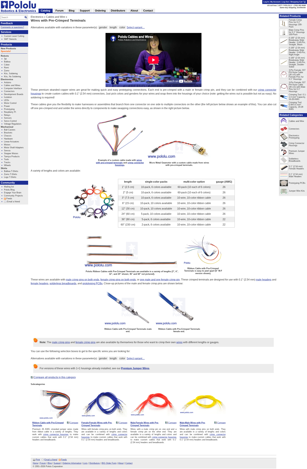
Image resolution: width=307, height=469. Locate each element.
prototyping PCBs (92, 283)
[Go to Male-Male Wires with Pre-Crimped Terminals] (203, 419)
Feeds (64, 459)
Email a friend (50, 459)
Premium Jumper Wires (297, 152)
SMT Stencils (10, 39)
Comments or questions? (12, 27)
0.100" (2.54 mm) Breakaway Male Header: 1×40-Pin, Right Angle (297, 51)
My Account (275, 2)
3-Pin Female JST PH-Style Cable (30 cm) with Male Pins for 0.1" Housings (297, 87)
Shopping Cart (296, 2)
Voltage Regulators (12, 124)
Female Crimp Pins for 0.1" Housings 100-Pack (295, 23)
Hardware (8, 139)
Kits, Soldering (11, 73)
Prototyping (9, 109)
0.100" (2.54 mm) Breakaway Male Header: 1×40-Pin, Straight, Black (297, 41)
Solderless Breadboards (294, 160)
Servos (7, 150)
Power (7, 106)
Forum (43, 463)
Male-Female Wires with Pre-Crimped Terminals (144, 424)
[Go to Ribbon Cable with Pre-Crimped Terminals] (55, 419)
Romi (6, 67)
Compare (74, 423)
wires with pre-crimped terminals (119, 161)
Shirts (4, 168)
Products (6, 44)
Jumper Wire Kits (297, 191)
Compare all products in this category (55, 377)
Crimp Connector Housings (296, 144)
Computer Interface (13, 88)
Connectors (294, 129)
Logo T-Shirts (10, 177)
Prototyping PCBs (297, 183)
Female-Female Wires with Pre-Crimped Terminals (96, 424)
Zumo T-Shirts (10, 174)
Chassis (8, 135)
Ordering (100, 10)
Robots (5, 56)
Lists (85, 463)
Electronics (37, 17)
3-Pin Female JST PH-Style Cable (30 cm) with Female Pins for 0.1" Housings (297, 74)
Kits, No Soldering (12, 76)
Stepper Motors (11, 153)
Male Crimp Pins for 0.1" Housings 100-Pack (297, 32)
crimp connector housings (56, 434)
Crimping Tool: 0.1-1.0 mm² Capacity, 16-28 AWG (297, 96)
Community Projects (13, 195)
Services (6, 32)
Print (38, 459)
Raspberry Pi (10, 112)
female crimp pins (85, 342)
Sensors (8, 118)
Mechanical (7, 127)
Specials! (6, 51)
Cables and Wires (12, 85)
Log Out (285, 2)
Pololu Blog (9, 190)
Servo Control (10, 121)
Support (57, 463)
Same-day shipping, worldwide (293, 7)
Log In (266, 2)
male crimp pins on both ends (82, 279)
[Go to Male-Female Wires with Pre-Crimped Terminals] (153, 419)
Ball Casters (9, 130)
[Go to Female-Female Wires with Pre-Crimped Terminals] (104, 419)
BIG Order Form (109, 463)
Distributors (94, 463)
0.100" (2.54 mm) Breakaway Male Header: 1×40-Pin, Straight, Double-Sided (297, 62)
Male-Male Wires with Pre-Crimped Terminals (192, 424)
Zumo (6, 70)
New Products (8, 48)
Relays (7, 115)
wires (179, 342)
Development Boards (13, 94)
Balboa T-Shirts (11, 171)
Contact (129, 463)
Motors (7, 144)
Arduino (7, 82)
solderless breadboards (63, 283)
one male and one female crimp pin (160, 279)
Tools (6, 159)
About (121, 463)
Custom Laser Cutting (14, 36)
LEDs (6, 100)
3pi (5, 59)
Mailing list (9, 186)
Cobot (6, 64)
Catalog (45, 10)
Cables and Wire (55, 17)
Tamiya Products (12, 156)
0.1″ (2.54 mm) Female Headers (296, 167)
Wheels (7, 165)
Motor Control (10, 103)
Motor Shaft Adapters (14, 147)
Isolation (8, 97)
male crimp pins (61, 342)
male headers (263, 279)
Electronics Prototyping (294, 136)
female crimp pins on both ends (118, 279)
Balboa (7, 61)
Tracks (7, 162)
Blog (50, 463)
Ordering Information (72, 463)
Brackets (8, 132)
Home (35, 463)
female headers (39, 283)
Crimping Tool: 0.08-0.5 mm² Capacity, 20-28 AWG (296, 105)
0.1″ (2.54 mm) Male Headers (296, 175)
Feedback (7, 23)
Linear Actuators (11, 141)
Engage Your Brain (12, 192)
